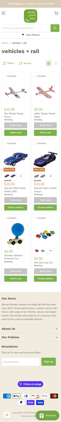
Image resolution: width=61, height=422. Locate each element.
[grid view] (48, 63)
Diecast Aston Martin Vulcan (45, 190)
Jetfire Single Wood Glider (44, 115)
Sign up (48, 361)
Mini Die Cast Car (43, 262)
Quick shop (15, 125)
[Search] (55, 28)
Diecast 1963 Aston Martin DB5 (15, 190)
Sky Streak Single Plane (13, 115)
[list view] (55, 63)
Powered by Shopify (30, 416)
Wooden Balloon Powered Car (13, 257)
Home (5, 43)
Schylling (8, 119)
